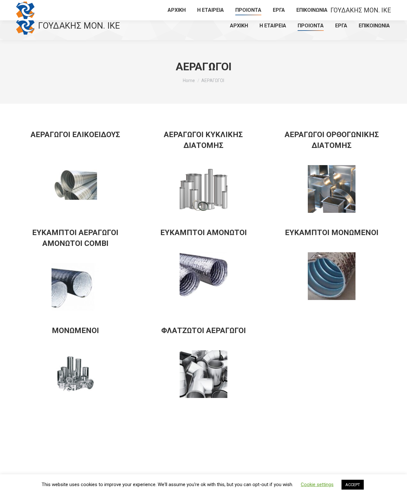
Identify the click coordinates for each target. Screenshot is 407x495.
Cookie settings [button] (317, 484)
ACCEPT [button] (352, 484)
